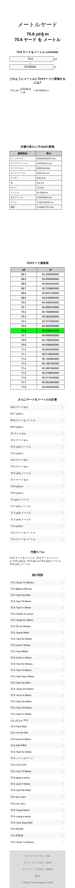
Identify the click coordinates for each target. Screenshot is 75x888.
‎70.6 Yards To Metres (22, 842)
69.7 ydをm (16, 413)
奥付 (37, 875)
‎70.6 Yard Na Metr (20, 595)
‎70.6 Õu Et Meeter (20, 626)
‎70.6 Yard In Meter (20, 607)
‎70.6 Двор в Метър (21, 588)
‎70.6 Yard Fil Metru (21, 670)
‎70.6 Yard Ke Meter (21, 751)
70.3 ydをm (16, 453)
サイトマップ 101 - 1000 (37, 862)
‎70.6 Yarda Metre (20, 810)
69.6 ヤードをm (19, 407)
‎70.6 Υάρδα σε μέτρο (21, 613)
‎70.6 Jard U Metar (20, 645)
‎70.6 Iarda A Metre (20, 739)
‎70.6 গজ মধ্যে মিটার (19, 732)
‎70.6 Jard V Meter (20, 783)
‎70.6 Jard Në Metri (20, 790)
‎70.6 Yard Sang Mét (21, 822)
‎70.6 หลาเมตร (18, 796)
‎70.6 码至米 (16, 835)
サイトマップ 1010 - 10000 (37, 869)
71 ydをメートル (19, 499)
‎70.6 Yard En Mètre (21, 638)
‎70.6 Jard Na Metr (20, 682)
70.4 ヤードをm (19, 460)
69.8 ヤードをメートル (23, 420)
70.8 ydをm (16, 486)
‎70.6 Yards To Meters (22, 582)
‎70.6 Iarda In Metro (21, 657)
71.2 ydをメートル (20, 512)
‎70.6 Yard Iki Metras (21, 663)
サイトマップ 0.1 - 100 (37, 856)
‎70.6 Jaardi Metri (19, 632)
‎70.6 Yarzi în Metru (20, 695)
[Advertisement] (37, 8)
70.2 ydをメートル (20, 446)
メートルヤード (38, 24)
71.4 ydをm (16, 526)
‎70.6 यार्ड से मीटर (18, 745)
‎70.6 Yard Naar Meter (22, 676)
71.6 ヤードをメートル (23, 539)
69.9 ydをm (16, 426)
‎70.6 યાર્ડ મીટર (18, 803)
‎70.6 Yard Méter (19, 651)
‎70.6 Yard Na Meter (21, 701)
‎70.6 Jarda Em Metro (22, 689)
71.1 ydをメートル (20, 506)
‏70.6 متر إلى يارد (19, 720)
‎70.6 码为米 (16, 828)
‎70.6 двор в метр (20, 777)
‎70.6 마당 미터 (18, 764)
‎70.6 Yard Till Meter (21, 707)
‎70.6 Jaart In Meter (21, 714)
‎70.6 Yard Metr (18, 726)
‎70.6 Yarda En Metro (21, 620)
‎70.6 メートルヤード (21, 758)
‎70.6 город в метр (20, 816)
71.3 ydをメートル (20, 519)
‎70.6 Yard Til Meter (20, 601)
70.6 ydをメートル (20, 473)
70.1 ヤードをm (19, 440)
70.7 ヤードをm (19, 479)
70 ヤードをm (18, 433)
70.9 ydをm (16, 493)
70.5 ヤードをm (19, 466)
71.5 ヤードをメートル (23, 532)
